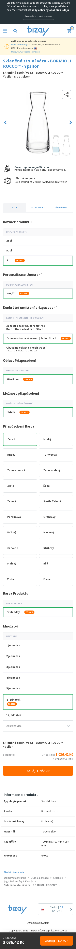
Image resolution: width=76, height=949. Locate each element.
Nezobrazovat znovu (38, 16)
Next (70, 122)
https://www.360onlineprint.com (25, 52)
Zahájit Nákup (38, 771)
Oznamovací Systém (38, 923)
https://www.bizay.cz (20, 44)
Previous (5, 122)
